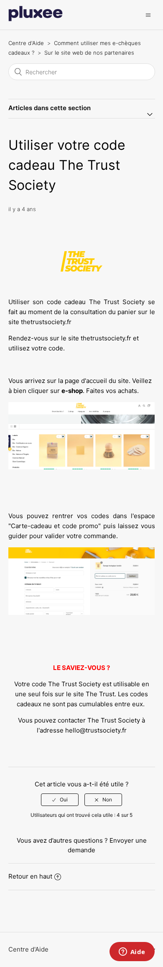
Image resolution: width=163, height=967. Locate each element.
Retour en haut (30, 876)
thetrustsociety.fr (46, 322)
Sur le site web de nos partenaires (89, 52)
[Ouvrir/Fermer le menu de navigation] (148, 15)
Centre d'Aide (26, 43)
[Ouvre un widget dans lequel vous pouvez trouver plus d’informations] (132, 952)
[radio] (60, 799)
